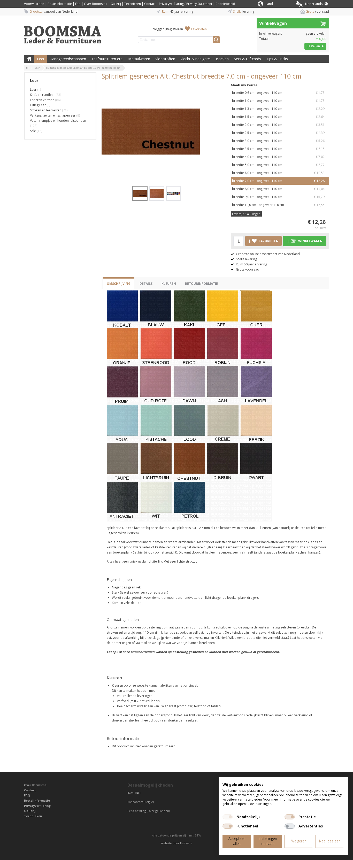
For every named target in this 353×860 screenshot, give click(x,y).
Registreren (174, 29)
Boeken (222, 58)
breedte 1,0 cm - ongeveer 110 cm (278, 100)
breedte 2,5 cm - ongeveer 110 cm (278, 132)
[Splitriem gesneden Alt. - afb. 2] (157, 193)
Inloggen (158, 29)
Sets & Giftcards (247, 58)
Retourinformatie (201, 283)
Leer (40, 58)
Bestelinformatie (60, 4)
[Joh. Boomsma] (63, 32)
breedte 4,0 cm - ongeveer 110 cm (278, 157)
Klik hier (220, 637)
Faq (78, 4)
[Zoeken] (216, 39)
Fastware (186, 843)
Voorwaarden (34, 4)
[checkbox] (227, 816)
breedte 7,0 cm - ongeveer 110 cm (278, 181)
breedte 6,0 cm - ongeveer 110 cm (278, 173)
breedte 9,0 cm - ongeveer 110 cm (278, 197)
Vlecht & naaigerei (195, 58)
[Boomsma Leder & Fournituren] (27, 68)
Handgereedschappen (68, 58)
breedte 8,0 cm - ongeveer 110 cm (278, 189)
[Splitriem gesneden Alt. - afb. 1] (151, 131)
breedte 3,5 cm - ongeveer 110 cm (278, 149)
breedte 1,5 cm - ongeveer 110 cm (278, 116)
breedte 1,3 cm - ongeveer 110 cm (278, 108)
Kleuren (169, 283)
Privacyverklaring (37, 806)
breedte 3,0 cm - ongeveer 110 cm (278, 141)
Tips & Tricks (277, 58)
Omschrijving (119, 283)
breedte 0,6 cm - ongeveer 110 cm (278, 92)
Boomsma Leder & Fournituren (29, 59)
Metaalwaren (139, 58)
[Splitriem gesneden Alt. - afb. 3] (173, 193)
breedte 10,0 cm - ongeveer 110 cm (278, 205)
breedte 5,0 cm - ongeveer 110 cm (278, 165)
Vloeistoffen (165, 58)
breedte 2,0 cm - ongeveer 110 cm (278, 124)
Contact (150, 4)
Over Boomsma (95, 4)
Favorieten (199, 29)
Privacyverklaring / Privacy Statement (185, 4)
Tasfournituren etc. (107, 58)
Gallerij (116, 4)
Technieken (132, 4)
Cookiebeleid (225, 4)
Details (146, 283)
